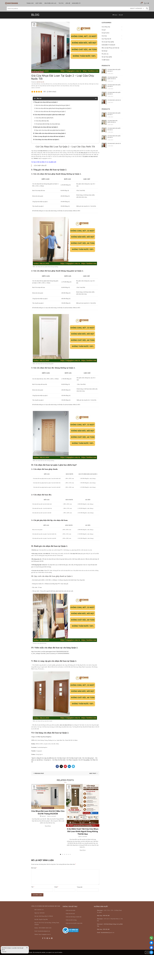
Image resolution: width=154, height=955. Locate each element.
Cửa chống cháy (106, 26)
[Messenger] (151, 943)
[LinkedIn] (69, 766)
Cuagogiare (39, 751)
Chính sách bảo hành (70, 910)
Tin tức (61, 3)
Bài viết (121, 15)
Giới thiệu (39, 3)
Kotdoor (61, 667)
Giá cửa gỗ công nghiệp (108, 41)
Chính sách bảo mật (70, 913)
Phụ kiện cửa (105, 53)
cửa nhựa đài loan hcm (46, 84)
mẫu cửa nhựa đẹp (74, 85)
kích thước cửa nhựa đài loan (62, 85)
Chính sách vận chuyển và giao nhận (74, 923)
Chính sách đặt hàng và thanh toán (73, 916)
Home (115, 15)
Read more (48, 826)
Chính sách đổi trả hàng (71, 920)
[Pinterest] (65, 766)
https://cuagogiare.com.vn (44, 158)
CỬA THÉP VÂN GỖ (40, 165)
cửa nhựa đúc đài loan (83, 84)
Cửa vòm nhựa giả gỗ (88, 758)
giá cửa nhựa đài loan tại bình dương (45, 85)
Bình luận (34, 868)
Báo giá (37, 71)
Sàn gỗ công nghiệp (107, 56)
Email (56, 887)
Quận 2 (51, 150)
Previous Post (39, 773)
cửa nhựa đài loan (35, 84)
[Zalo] (151, 947)
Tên (32, 887)
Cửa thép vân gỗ (61, 758)
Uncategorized (88, 825)
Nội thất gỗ (104, 51)
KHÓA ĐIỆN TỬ (76, 3)
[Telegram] (73, 766)
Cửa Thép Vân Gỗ (106, 38)
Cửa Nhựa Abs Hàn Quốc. (59, 760)
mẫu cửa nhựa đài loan (66, 725)
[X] (61, 766)
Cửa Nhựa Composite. (72, 760)
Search (147, 8)
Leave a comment (35, 87)
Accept (148, 952)
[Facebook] (57, 766)
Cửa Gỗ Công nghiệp (83, 760)
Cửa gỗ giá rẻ (39, 754)
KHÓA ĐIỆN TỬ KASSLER (108, 44)
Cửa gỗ (103, 29)
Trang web (79, 887)
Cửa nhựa (104, 35)
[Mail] (151, 952)
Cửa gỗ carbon (105, 32)
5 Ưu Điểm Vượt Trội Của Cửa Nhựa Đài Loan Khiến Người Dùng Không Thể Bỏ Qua (82, 831)
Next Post (92, 773)
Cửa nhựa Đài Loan (44, 550)
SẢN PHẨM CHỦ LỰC (50, 3)
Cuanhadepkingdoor (42, 747)
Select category (136, 8)
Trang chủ (30, 3)
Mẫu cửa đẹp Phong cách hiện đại (110, 47)
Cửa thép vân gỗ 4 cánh (75, 758)
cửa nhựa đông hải (72, 84)
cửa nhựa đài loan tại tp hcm (60, 84)
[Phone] (151, 938)
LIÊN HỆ (67, 3)
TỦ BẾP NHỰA (105, 60)
